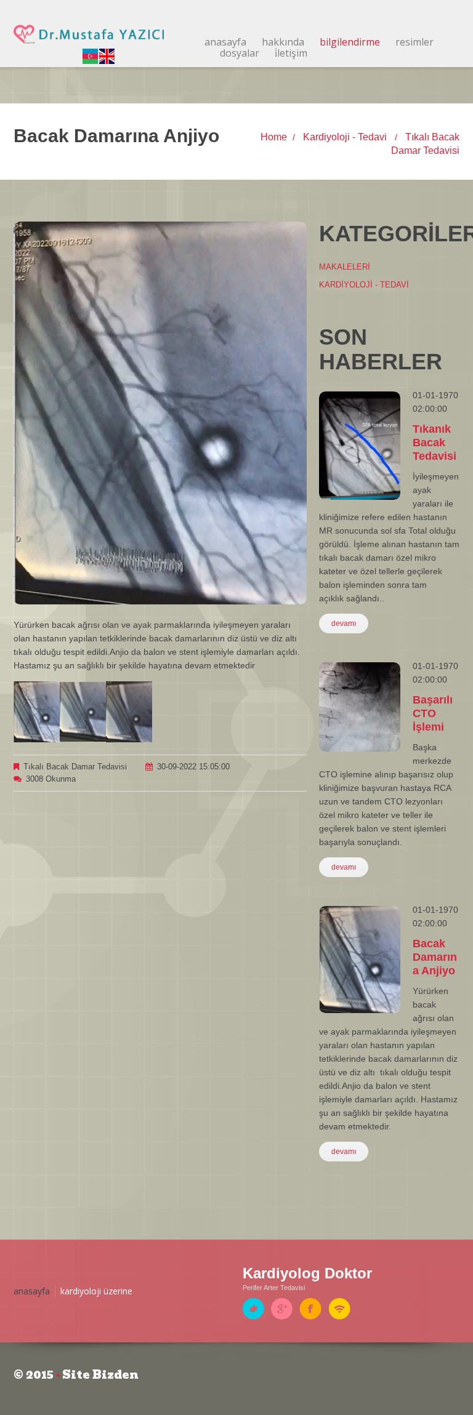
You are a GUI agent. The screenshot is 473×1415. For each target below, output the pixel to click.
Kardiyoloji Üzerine (96, 1291)
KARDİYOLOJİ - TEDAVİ (364, 284)
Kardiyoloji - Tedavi (346, 137)
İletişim (291, 52)
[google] (282, 1308)
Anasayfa (225, 41)
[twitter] (253, 1308)
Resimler (414, 41)
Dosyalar (239, 52)
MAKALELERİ (344, 266)
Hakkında (283, 41)
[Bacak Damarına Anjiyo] (37, 711)
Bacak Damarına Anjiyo (435, 957)
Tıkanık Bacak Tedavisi (434, 442)
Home (274, 137)
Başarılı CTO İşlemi (433, 713)
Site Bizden (100, 1375)
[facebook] (310, 1308)
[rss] (339, 1308)
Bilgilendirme (350, 41)
